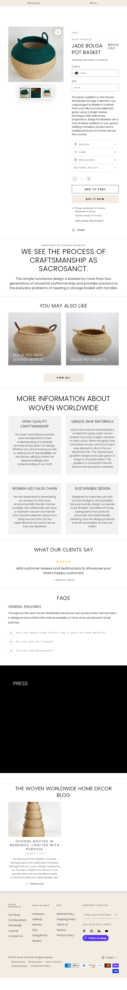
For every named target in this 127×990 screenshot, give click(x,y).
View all (63, 377)
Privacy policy (35, 962)
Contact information (40, 966)
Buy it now (95, 199)
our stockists (43, 453)
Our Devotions (17, 920)
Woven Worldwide (82, 39)
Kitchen (37, 924)
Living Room (40, 935)
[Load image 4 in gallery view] (47, 93)
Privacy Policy (65, 935)
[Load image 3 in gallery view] (36, 93)
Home (74, 32)
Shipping (77, 59)
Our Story (14, 915)
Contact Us (15, 936)
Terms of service (53, 962)
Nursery (37, 941)
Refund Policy (65, 914)
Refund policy (18, 962)
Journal (13, 931)
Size (74, 81)
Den (35, 930)
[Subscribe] (117, 914)
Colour (76, 66)
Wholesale (15, 925)
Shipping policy (19, 966)
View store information (89, 220)
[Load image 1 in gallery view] (25, 93)
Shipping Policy (66, 919)
